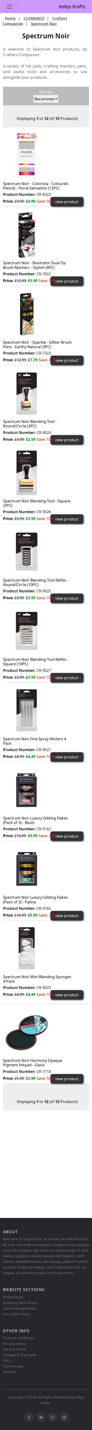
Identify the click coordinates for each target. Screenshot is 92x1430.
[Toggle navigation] (9, 6)
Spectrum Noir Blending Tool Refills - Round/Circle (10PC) (35, 582)
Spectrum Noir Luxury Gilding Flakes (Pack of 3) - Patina (35, 899)
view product (67, 201)
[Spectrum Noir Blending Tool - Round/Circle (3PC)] (26, 393)
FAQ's (7, 1360)
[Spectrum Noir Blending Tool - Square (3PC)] (26, 472)
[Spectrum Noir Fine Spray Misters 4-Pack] (26, 710)
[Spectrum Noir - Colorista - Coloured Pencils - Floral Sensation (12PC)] (26, 155)
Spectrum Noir (44, 23)
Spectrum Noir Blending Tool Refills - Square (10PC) (35, 661)
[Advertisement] (46, 1166)
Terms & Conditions (19, 1337)
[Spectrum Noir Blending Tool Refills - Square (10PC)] (26, 631)
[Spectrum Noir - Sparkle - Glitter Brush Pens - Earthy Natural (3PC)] (26, 313)
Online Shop (13, 1297)
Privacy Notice (14, 1343)
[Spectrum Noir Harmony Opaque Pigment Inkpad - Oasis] (26, 1032)
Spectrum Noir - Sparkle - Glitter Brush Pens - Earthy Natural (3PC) (37, 344)
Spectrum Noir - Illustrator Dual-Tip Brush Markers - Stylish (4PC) (34, 265)
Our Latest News (16, 1314)
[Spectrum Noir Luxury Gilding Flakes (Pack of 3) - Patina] (26, 869)
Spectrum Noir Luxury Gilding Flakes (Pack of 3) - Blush (35, 820)
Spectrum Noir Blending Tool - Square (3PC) (36, 503)
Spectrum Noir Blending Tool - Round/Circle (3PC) (30, 424)
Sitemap (9, 1371)
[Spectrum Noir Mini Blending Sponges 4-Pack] (26, 948)
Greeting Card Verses (20, 1302)
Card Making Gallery (19, 1308)
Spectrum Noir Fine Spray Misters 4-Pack (35, 741)
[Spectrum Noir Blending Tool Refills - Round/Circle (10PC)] (26, 551)
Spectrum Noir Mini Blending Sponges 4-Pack (37, 979)
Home (10, 18)
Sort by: (46, 92)
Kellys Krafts (72, 6)
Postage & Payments (19, 1354)
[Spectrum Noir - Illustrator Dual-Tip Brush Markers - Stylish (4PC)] (26, 234)
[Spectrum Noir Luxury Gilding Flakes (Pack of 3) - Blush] (26, 789)
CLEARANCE (34, 18)
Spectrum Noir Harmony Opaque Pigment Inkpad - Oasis (32, 1063)
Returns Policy (14, 1349)
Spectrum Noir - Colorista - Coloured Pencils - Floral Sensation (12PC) (35, 186)
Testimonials (13, 1366)
